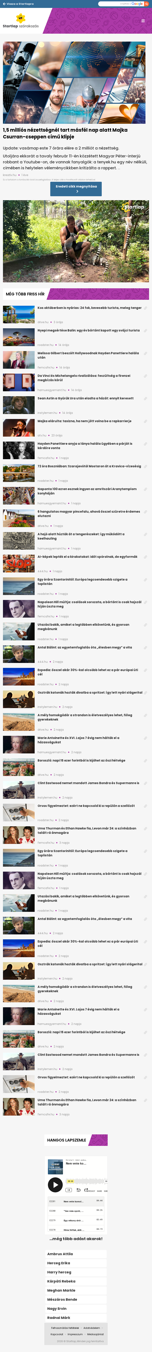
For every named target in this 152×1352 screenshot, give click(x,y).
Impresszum (75, 1334)
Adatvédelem (92, 1328)
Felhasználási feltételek (65, 1328)
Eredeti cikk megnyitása (76, 186)
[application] (76, 241)
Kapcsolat (57, 1334)
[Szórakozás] (23, 21)
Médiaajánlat (95, 1334)
